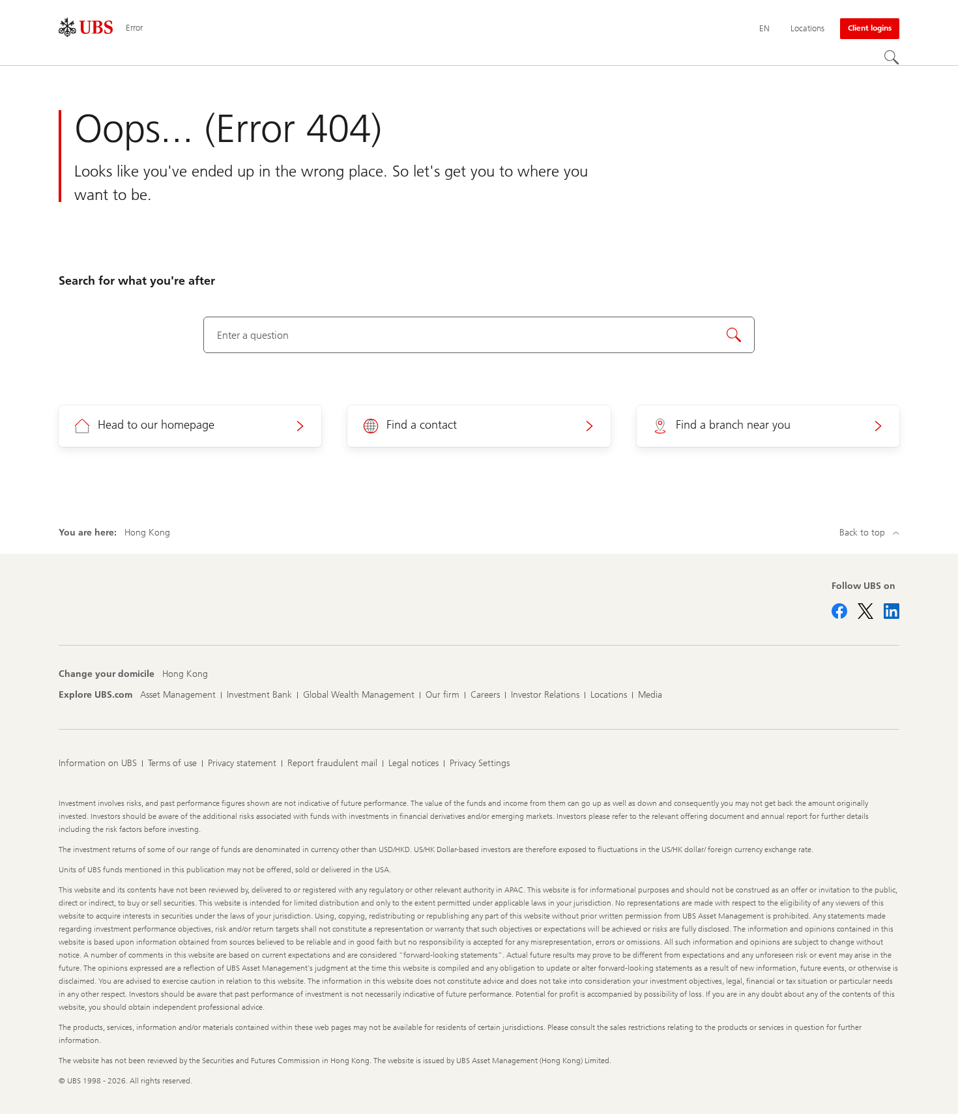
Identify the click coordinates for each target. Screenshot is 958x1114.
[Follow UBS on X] (865, 611)
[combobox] (479, 335)
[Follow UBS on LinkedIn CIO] (891, 611)
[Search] (891, 57)
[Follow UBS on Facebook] (839, 611)
